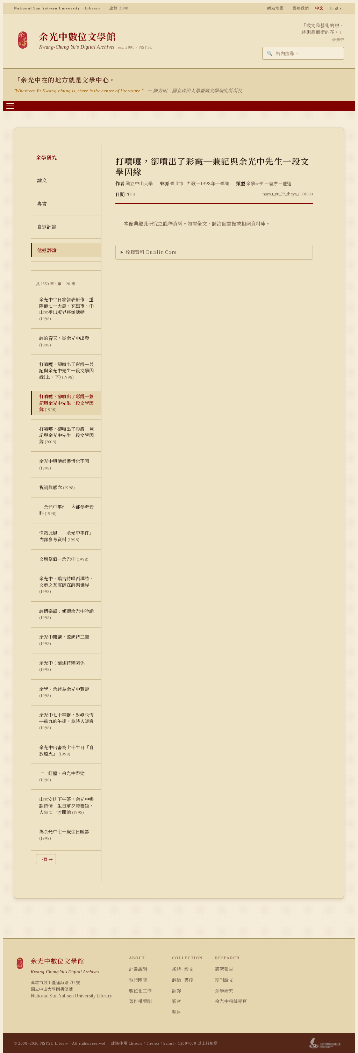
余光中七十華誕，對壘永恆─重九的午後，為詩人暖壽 (66, 720)
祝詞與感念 (57, 487)
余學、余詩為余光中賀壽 (64, 692)
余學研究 (224, 990)
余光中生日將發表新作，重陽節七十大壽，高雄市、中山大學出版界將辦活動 (66, 309)
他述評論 (47, 249)
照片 (176, 1012)
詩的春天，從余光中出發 (64, 341)
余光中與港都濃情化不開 (64, 464)
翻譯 (176, 990)
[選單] (10, 106)
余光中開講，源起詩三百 (64, 639)
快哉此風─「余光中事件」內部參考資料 (66, 535)
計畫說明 (138, 969)
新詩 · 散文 (182, 969)
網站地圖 (275, 8)
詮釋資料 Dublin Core (151, 252)
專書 (42, 203)
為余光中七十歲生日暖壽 (64, 834)
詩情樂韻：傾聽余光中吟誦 (66, 614)
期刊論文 (224, 979)
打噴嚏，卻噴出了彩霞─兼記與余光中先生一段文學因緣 (66, 402)
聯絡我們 (301, 8)
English (337, 8)
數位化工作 (140, 990)
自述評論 (47, 226)
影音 (176, 1001)
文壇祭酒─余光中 (63, 559)
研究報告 (224, 969)
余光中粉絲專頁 (231, 1001)
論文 (42, 180)
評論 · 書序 (182, 979)
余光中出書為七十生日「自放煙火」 (66, 750)
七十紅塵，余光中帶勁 (62, 776)
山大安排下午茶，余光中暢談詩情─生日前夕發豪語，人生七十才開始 (66, 805)
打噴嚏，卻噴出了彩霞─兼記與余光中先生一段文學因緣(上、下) (66, 370)
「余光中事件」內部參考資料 (66, 509)
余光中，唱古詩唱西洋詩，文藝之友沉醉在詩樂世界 (66, 584)
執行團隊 (138, 979)
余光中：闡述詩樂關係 (62, 665)
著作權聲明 (140, 1001)
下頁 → (46, 859)
